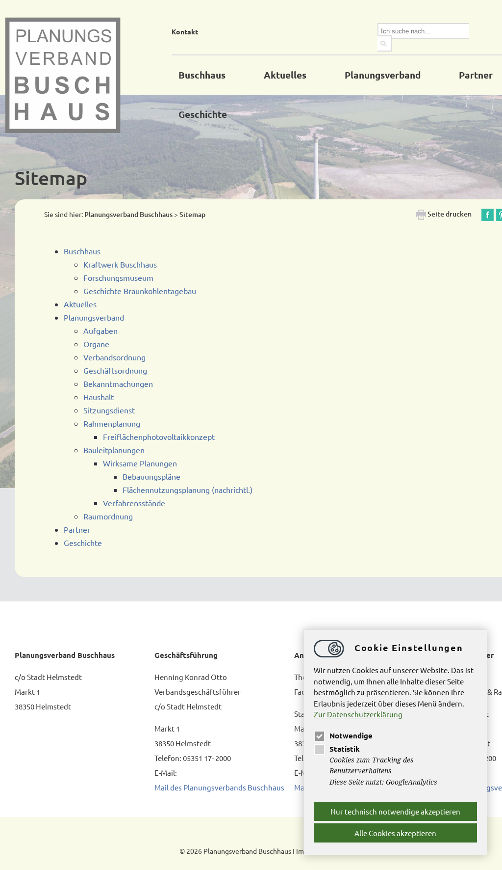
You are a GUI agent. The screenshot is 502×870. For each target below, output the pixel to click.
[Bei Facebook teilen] (487, 213)
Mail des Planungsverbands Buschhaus (219, 787)
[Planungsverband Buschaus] (88, 75)
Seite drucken (449, 213)
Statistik (344, 749)
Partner (476, 75)
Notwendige (351, 735)
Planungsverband (383, 75)
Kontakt (185, 31)
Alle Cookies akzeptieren (395, 833)
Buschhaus (202, 75)
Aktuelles (285, 75)
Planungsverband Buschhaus (128, 214)
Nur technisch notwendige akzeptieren (395, 811)
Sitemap (192, 214)
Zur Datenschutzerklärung (358, 714)
